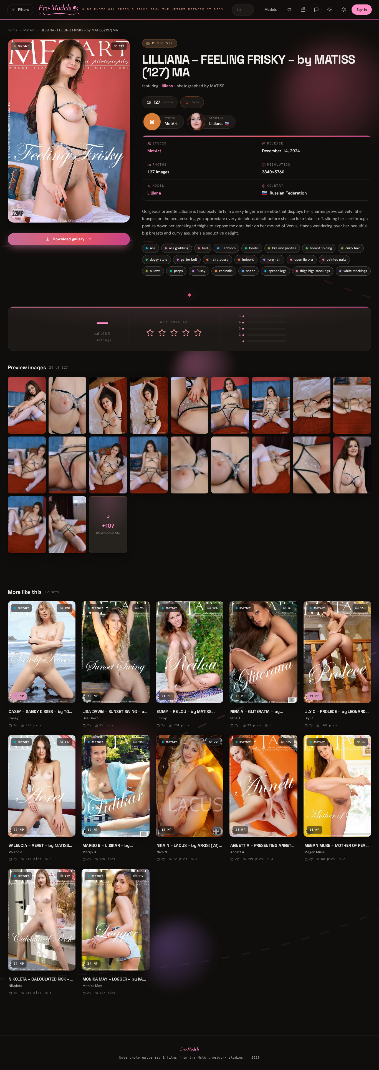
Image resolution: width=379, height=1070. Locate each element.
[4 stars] (186, 333)
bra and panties (284, 248)
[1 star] (150, 333)
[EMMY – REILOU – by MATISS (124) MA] (189, 665)
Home (12, 30)
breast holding (321, 248)
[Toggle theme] (329, 10)
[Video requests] (303, 10)
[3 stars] (174, 333)
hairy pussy (220, 259)
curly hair (352, 248)
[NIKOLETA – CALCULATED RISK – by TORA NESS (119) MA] (41, 933)
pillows (155, 270)
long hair (274, 259)
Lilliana (166, 86)
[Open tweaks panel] (343, 10)
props (178, 270)
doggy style (158, 259)
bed (205, 248)
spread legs (277, 270)
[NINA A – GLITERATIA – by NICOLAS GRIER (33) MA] (263, 665)
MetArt (29, 30)
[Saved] (289, 10)
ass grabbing (178, 248)
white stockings (355, 270)
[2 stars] (162, 333)
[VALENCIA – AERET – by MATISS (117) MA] (41, 799)
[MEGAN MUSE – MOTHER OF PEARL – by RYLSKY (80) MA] (337, 799)
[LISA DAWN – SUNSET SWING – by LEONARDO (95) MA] (115, 665)
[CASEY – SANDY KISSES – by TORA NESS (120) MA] (41, 665)
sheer (250, 270)
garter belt (189, 259)
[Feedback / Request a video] (316, 9)
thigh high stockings (315, 270)
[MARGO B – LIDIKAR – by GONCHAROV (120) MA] (115, 799)
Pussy (201, 270)
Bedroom (228, 248)
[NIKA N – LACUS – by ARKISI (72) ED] (189, 799)
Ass (152, 248)
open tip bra (303, 259)
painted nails (336, 259)
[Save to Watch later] (67, 696)
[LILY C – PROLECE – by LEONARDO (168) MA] (337, 665)
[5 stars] (198, 333)
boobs (254, 248)
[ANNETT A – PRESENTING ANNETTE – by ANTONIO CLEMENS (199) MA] (263, 799)
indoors (248, 259)
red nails (226, 270)
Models (270, 9)
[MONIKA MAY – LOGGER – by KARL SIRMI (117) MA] (115, 933)
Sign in (362, 9)
